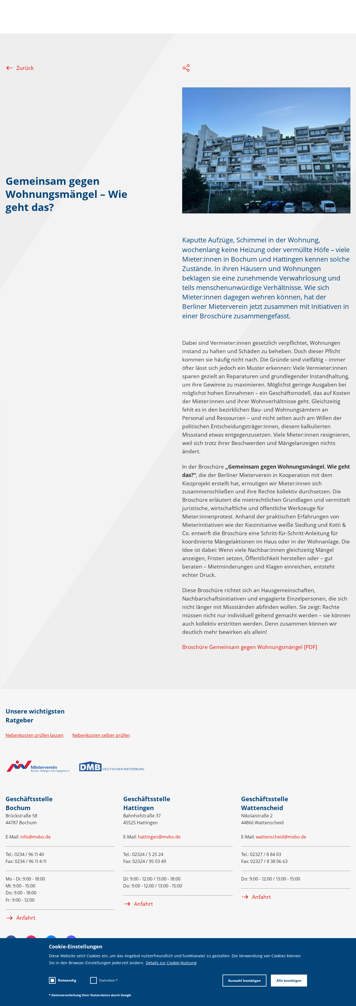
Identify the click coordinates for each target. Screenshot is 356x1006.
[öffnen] (186, 68)
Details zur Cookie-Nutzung (171, 962)
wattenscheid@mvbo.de (281, 837)
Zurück (25, 68)
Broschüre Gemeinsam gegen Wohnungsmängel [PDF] (249, 647)
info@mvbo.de (35, 837)
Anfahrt (25, 917)
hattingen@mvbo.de (159, 837)
